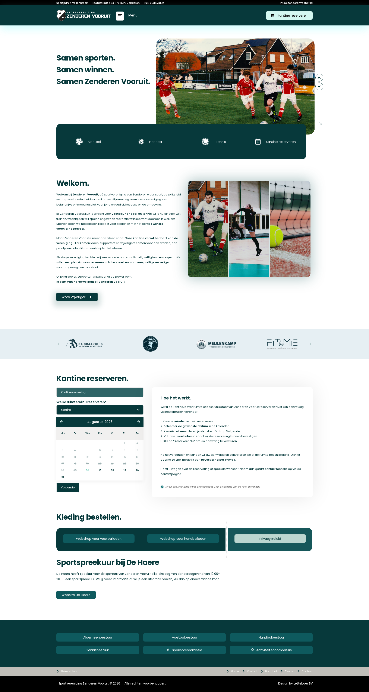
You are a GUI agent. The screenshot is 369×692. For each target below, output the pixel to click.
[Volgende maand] (138, 421)
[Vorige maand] (61, 421)
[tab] (208, 229)
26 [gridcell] (87, 470)
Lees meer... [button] (207, 256)
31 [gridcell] (63, 477)
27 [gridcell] (99, 470)
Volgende (68, 487)
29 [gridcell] (124, 470)
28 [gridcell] (112, 470)
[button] (120, 16)
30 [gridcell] (137, 470)
